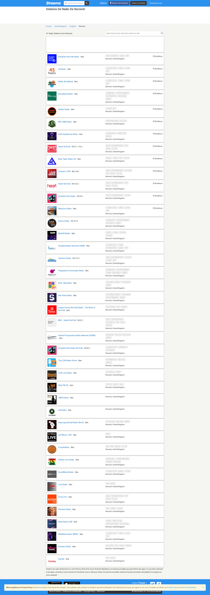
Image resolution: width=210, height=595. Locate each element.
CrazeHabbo (63, 447)
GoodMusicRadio (66, 472)
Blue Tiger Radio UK (67, 159)
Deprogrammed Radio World (71, 422)
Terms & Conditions (188, 587)
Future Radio (64, 221)
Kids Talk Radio (65, 283)
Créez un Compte (138, 3)
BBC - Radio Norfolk (67, 320)
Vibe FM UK (63, 385)
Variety (61, 559)
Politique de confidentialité (72, 591)
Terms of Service (55, 591)
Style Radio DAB (65, 522)
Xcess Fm (62, 497)
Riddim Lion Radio (66, 460)
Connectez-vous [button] (155, 3)
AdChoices (101, 591)
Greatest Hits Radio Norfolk (70, 348)
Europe (49, 26)
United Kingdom (61, 26)
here (39, 587)
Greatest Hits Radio (66, 196)
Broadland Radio (65, 94)
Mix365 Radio (64, 233)
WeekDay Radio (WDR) (68, 534)
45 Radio (62, 69)
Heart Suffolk (64, 146)
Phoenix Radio (64, 509)
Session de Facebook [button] (119, 3)
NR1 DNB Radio (65, 122)
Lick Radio (62, 484)
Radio (103, 3)
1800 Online (63, 398)
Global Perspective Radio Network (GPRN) (77, 335)
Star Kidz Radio (65, 295)
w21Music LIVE (65, 435)
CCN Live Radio (65, 373)
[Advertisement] (105, 52)
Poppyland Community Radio (71, 270)
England (73, 26)
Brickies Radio (64, 546)
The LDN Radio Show (67, 360)
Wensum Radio (65, 208)
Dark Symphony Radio (68, 134)
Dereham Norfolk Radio (68, 57)
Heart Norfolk (64, 184)
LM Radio (62, 410)
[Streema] (53, 3)
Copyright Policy (89, 591)
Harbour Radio (64, 258)
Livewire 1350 (64, 171)
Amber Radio (64, 109)
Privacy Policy (172, 587)
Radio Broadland (65, 81)
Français (142, 583)
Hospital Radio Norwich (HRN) (71, 246)
